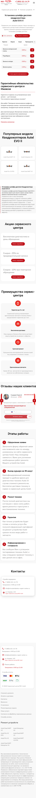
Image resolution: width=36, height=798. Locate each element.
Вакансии (4, 702)
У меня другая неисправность (18, 74)
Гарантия (4, 41)
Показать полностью (7, 122)
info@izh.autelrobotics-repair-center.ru (17, 588)
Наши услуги (5, 711)
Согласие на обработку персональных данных (16, 714)
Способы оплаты (6, 717)
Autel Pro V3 (5, 738)
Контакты (4, 699)
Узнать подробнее (17, 244)
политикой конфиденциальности (18, 420)
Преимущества (29, 41)
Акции (20, 41)
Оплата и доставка (7, 696)
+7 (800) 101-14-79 (22, 1)
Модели (13, 41)
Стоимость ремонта (7, 693)
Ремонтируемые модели (9, 708)
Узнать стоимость (23, 35)
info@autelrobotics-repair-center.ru (16, 655)
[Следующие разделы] (34, 42)
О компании (5, 705)
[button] (1, 400)
